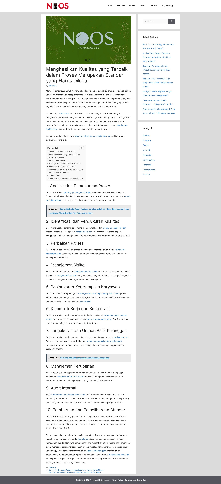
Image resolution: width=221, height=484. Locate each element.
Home (109, 6)
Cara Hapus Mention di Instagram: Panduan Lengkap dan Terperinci (75, 472)
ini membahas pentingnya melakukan (68, 394)
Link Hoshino (149, 160)
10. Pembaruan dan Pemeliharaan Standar (65, 178)
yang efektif (85, 301)
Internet (154, 6)
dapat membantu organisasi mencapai (92, 136)
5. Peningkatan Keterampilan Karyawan (64, 163)
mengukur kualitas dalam (114, 228)
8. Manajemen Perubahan (58, 172)
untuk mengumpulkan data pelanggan (104, 341)
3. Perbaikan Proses (55, 157)
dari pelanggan (121, 337)
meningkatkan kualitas (119, 455)
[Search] (171, 21)
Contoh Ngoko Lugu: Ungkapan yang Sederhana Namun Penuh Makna (76, 470)
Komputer (121, 6)
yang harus (83, 439)
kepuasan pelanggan (96, 451)
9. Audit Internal (54, 175)
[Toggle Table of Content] (80, 148)
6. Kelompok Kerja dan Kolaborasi (61, 166)
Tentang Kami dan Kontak (135, 480)
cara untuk (64, 113)
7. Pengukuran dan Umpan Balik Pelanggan (65, 169)
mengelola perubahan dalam (70, 376)
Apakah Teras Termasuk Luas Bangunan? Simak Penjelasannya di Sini (158, 83)
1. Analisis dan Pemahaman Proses (61, 151)
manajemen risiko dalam (86, 271)
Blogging (147, 140)
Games (132, 6)
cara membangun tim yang (99, 319)
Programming (167, 6)
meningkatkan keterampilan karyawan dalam (99, 293)
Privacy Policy (117, 480)
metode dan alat (83, 232)
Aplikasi (143, 6)
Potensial (52, 467)
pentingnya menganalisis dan (77, 192)
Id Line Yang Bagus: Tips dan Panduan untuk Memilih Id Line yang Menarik (157, 57)
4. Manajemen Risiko (56, 160)
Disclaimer (105, 480)
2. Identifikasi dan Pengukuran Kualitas (63, 154)
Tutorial (146, 174)
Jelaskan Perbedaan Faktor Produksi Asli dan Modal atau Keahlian (156, 70)
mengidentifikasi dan (66, 275)
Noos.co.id (94, 480)
